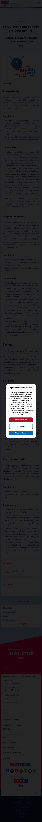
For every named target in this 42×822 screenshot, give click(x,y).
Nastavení (21, 426)
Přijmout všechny (21, 433)
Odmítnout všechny (21, 420)
